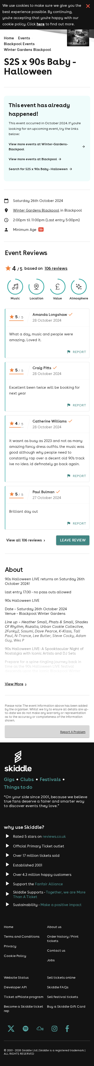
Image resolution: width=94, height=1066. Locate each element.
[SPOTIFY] (25, 1029)
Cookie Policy (15, 956)
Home (9, 38)
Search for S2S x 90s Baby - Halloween (38, 169)
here (41, 23)
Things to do (18, 787)
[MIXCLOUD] (40, 1029)
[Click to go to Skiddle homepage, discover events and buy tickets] (18, 761)
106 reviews (56, 268)
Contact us (56, 950)
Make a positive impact (60, 904)
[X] (11, 1029)
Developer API (15, 987)
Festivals (50, 779)
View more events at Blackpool (33, 159)
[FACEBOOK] (67, 1029)
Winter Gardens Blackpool (27, 49)
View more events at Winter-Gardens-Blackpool (38, 146)
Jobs (51, 960)
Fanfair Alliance (49, 884)
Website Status (16, 977)
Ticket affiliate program (23, 997)
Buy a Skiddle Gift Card (66, 1006)
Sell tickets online (61, 977)
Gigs (9, 779)
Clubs (27, 779)
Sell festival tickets (62, 997)
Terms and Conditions (22, 936)
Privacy (10, 946)
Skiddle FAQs (57, 987)
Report (79, 352)
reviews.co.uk (54, 836)
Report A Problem (73, 732)
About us (54, 927)
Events (24, 38)
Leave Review (73, 540)
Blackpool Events (19, 44)
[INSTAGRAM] (54, 1029)
